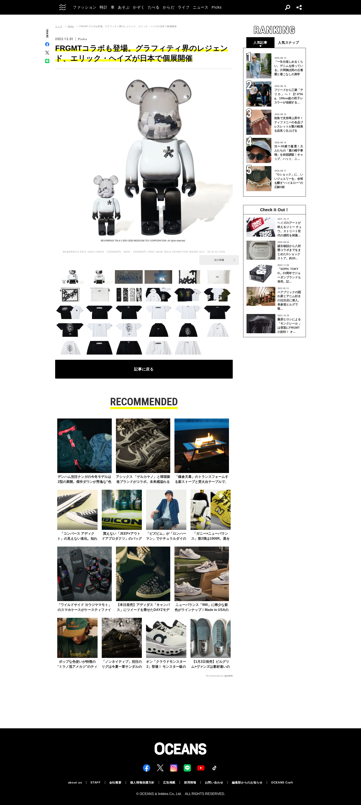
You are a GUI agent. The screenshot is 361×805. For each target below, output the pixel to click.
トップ (58, 26)
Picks (71, 26)
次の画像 (219, 259)
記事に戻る (144, 369)
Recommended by (215, 676)
